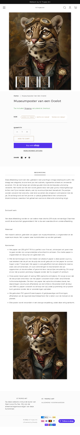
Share (16, 157)
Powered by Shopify (30, 422)
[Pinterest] (29, 157)
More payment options (33, 150)
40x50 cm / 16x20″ (28, 117)
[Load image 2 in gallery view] (32, 82)
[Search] (65, 7)
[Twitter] (25, 157)
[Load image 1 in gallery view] (21, 82)
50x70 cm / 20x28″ (43, 117)
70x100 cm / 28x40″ (58, 117)
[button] (4, 8)
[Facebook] (22, 157)
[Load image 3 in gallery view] (44, 82)
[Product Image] (40, 51)
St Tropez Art (33, 420)
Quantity (18, 127)
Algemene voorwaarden (53, 402)
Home (16, 96)
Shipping (28, 108)
